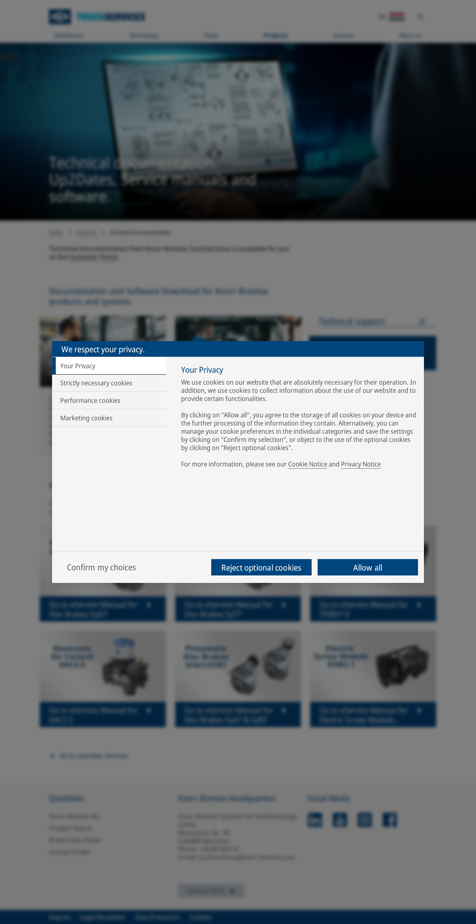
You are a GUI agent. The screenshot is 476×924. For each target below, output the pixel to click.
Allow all (368, 567)
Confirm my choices (101, 566)
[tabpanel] (298, 418)
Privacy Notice (361, 463)
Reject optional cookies (261, 567)
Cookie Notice (307, 463)
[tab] (109, 365)
